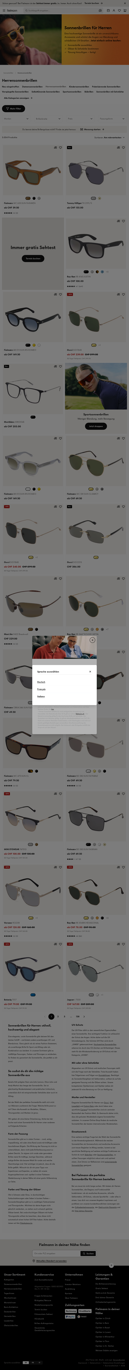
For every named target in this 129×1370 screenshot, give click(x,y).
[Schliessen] (90, 671)
